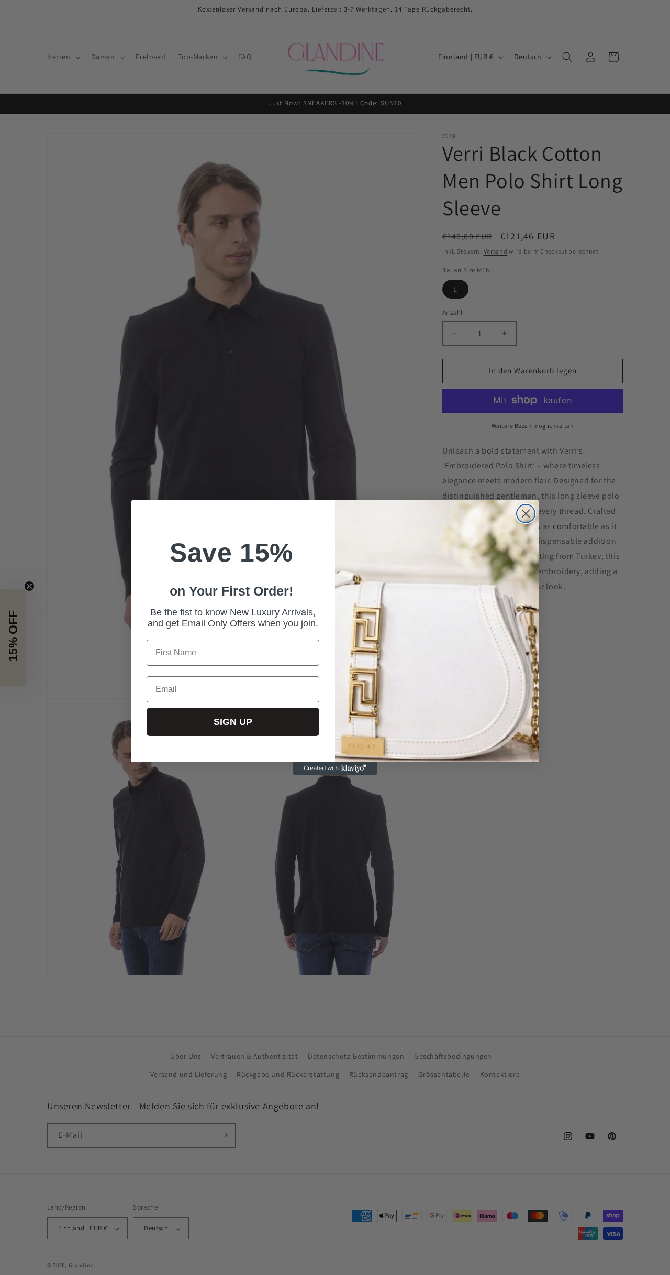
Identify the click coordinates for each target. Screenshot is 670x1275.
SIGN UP (233, 722)
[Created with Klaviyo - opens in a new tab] (335, 768)
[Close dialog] (526, 513)
